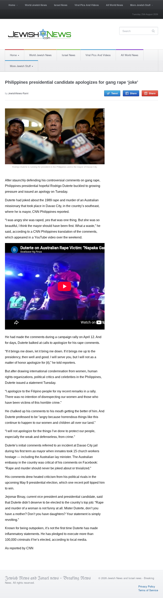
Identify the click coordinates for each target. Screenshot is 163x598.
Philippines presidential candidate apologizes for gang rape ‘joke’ (71, 82)
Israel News (60, 5)
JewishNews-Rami (18, 93)
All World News (114, 5)
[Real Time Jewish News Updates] (40, 34)
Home (10, 6)
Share (133, 93)
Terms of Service (148, 590)
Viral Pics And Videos (87, 5)
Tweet (114, 93)
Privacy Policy (146, 586)
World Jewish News (36, 5)
